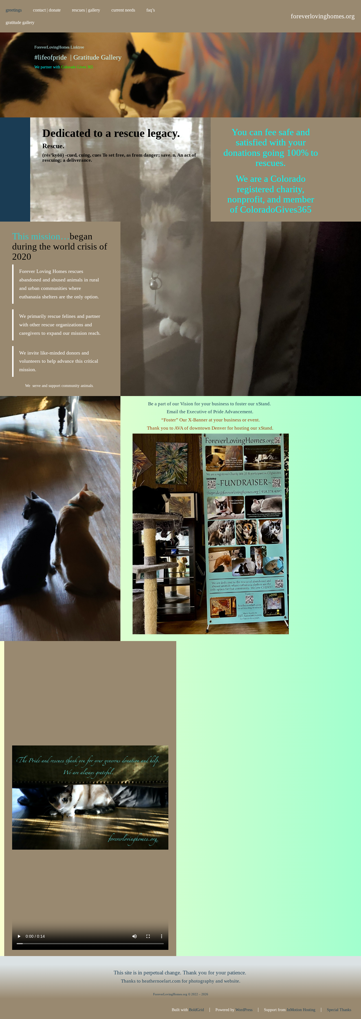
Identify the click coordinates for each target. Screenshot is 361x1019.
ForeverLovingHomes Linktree (59, 47)
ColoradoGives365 (276, 209)
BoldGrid (196, 1010)
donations (241, 153)
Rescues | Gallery (86, 10)
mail (174, 411)
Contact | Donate (47, 10)
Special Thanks (339, 1010)
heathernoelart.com (161, 981)
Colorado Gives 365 (77, 67)
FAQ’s (150, 10)
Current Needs (123, 10)
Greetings (14, 10)
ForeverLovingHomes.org (323, 16)
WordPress (243, 1010)
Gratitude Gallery (20, 22)
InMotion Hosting (301, 1010)
